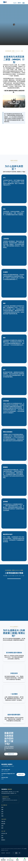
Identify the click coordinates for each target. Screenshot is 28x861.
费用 (2, 816)
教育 (2, 837)
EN (13, 852)
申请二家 (3, 821)
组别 (2, 809)
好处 (2, 811)
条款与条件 (8, 852)
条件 (2, 813)
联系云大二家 (11, 754)
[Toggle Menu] (23, 3)
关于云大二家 (4, 833)
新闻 (2, 825)
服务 (2, 828)
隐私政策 (3, 852)
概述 (2, 807)
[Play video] (14, 101)
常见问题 (3, 823)
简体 (16, 852)
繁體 (19, 852)
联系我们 (3, 840)
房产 (2, 835)
